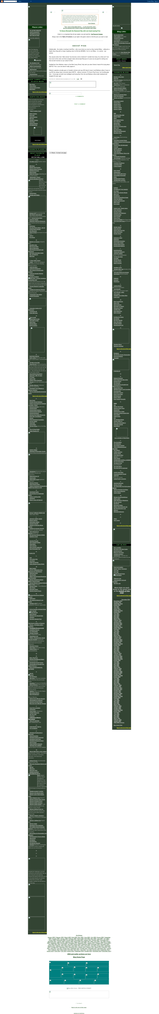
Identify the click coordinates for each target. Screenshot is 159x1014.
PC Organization (34, 631)
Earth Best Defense (34, 356)
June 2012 (116, 615)
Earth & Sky (32, 378)
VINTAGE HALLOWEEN (35, 745)
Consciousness (33, 74)
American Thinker (33, 219)
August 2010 (117, 645)
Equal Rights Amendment (36, 374)
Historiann (116, 239)
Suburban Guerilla (118, 424)
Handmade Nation (34, 492)
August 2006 (117, 697)
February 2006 (117, 706)
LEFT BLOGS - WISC (119, 292)
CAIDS (31, 262)
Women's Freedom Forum (36, 801)
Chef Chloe (116, 137)
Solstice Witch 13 (118, 421)
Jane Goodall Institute (35, 542)
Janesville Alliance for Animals (121, 272)
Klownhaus (116, 281)
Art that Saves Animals (35, 229)
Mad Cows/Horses (118, 301)
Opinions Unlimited (118, 346)
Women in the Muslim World (37, 793)
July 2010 (116, 646)
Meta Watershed (118, 311)
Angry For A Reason (119, 96)
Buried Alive (117, 123)
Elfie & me (116, 194)
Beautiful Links (33, 245)
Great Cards (33, 478)
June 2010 (116, 648)
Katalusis (116, 278)
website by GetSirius (79, 1013)
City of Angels (117, 158)
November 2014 (118, 601)
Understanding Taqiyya (35, 726)
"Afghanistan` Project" (35, 177)
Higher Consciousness (35, 66)
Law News (32, 560)
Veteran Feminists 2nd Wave (121, 489)
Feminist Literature (34, 406)
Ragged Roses (117, 381)
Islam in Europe (118, 263)
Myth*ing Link (38, 157)
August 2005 (117, 711)
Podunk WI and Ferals (119, 573)
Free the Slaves (33, 426)
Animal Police (32, 193)
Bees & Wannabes (34, 248)
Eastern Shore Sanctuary (36, 380)
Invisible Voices (117, 261)
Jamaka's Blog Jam (118, 269)
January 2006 (117, 707)
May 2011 (116, 632)
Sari (115, 405)
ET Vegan (32, 377)
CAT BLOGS (117, 39)
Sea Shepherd (33, 676)
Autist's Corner (117, 105)
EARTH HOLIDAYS (34, 32)
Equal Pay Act (33, 364)
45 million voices (34, 161)
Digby (115, 177)
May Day (32, 118)
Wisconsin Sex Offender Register (38, 703)
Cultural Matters (118, 166)
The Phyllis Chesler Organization (122, 354)
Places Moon (33, 86)
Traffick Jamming (118, 452)
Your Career (117, 520)
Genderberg (33, 471)
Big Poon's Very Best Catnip (36, 253)
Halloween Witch (118, 237)
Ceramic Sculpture (34, 276)
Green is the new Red (119, 230)
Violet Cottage (117, 492)
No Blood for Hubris (119, 317)
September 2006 (118, 696)
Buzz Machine (117, 121)
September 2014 (118, 603)
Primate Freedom (34, 633)
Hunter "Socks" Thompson (120, 568)
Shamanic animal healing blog (121, 413)
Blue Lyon (116, 128)
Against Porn (117, 84)
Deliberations (117, 172)
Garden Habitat (33, 449)
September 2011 (118, 627)
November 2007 (118, 689)
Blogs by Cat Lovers (119, 552)
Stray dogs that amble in (120, 422)
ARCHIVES (117, 41)
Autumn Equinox (33, 123)
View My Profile (116, 25)
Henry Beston (91, 23)
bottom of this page (124, 592)
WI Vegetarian (33, 841)
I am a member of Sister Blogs (121, 438)
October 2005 (117, 708)
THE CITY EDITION (34, 720)
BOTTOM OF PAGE (34, 35)
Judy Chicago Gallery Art (36, 547)
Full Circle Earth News (119, 221)
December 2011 (118, 623)
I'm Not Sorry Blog (118, 256)
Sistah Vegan (117, 416)
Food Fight (32, 423)
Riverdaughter (117, 391)
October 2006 (117, 695)
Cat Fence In (117, 555)
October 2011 (117, 626)
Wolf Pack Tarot (33, 770)
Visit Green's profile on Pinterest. (36, 623)
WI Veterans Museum (35, 843)
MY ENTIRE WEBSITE (35, 30)
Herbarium (32, 498)
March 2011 (117, 635)
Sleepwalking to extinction (36, 700)
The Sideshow (117, 443)
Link (78, 79)
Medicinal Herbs (34, 573)
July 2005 (116, 713)
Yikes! (115, 518)
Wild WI (31, 767)
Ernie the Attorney (118, 199)
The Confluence (118, 150)
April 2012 (116, 617)
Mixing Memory (117, 304)
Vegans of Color (118, 484)
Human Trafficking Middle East (37, 512)
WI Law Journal (117, 502)
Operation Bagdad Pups (36, 619)
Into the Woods (117, 260)
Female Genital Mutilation (36, 402)
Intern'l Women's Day (35, 797)
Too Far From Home (119, 461)
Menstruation (33, 574)
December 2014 (126, 599)
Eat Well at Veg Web (35, 362)
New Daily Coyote (34, 320)
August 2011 (117, 628)
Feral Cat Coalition (118, 567)
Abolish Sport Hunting (34, 167)
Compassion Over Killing (36, 294)
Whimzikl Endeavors (119, 511)
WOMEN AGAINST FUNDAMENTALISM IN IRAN (34, 773)
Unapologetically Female (120, 474)
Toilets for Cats (117, 578)
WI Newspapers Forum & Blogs (37, 836)
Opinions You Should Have (36, 615)
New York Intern (118, 322)
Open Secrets (33, 611)
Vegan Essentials (34, 736)
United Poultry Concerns (120, 478)
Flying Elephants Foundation (37, 419)
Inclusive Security (34, 523)
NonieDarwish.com (118, 325)
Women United (33, 823)
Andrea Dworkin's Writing (120, 88)
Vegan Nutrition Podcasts (36, 744)
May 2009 (116, 664)
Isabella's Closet (34, 536)
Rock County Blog (118, 394)
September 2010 (118, 644)
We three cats (117, 583)
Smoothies (32, 683)
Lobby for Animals (34, 562)
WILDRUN (116, 503)
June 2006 (116, 700)
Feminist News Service (35, 410)
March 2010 (117, 652)
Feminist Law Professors (120, 213)
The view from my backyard (120, 468)
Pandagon (116, 353)
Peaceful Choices (34, 646)
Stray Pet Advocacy (34, 694)
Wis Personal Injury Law (120, 508)
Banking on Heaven (34, 241)
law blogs (79, 1003)
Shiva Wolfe (117, 414)
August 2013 (117, 609)
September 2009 (118, 659)
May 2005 (116, 715)
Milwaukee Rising (118, 308)
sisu (115, 418)
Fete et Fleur (117, 218)
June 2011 (116, 631)
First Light (32, 115)
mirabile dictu (117, 309)
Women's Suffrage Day (35, 820)
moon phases (38, 140)
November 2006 (118, 693)
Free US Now (117, 216)
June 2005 (116, 714)
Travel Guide (33, 711)
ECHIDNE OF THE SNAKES (121, 189)
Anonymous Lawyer (119, 101)
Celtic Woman (117, 151)
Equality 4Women (34, 385)
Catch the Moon (33, 267)
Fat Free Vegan (117, 211)
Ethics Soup (117, 202)
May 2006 (116, 702)
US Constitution (33, 728)
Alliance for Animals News (120, 94)
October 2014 (117, 602)
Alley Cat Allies (117, 547)
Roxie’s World (117, 397)
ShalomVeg (117, 410)
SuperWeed (117, 426)
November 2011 (118, 624)
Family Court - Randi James (121, 208)
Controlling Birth (118, 164)
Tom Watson (117, 450)
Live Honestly (117, 289)
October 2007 (117, 691)
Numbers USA (33, 603)
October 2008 (117, 674)
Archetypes (32, 226)
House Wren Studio (118, 242)
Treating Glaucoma (34, 712)
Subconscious (33, 69)
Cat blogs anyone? (118, 554)
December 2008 (118, 671)
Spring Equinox (33, 117)
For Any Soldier (33, 421)
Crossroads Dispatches (119, 156)
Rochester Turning (118, 392)
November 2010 (118, 641)
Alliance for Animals (118, 89)
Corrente (116, 146)
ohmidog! (32, 617)
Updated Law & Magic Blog (120, 295)
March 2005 (117, 718)
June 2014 (116, 608)
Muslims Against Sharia (35, 591)
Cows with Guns (34, 313)
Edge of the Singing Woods (120, 192)
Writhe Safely (117, 498)
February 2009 (117, 668)
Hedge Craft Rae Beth (35, 496)
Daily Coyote (33, 317)
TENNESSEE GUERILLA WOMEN (122, 460)
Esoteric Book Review (119, 200)
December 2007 (118, 688)
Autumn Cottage (118, 107)
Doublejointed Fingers (119, 178)
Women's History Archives (36, 802)
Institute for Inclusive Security (37, 528)
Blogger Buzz (117, 124)
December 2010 (118, 639)
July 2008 (116, 678)
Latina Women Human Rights (37, 564)
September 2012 (118, 610)
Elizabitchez (117, 195)
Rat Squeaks (117, 383)
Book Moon (32, 89)
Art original (32, 237)
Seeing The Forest (118, 406)
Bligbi (115, 118)
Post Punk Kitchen (118, 356)
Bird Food (32, 256)
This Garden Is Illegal (119, 445)
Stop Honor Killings (34, 692)
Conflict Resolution (34, 296)
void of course (33, 742)
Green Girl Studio (118, 232)
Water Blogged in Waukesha (121, 500)
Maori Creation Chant (35, 111)
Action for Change (33, 174)
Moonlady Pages (34, 589)
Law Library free (34, 559)
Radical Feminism (118, 378)
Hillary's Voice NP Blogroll (36, 500)
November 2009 (118, 657)
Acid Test (116, 78)
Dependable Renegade (120, 175)
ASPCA (31, 235)
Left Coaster (117, 294)
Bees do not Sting (34, 246)
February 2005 (117, 720)
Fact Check (32, 400)
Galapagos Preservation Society (38, 451)
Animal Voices (117, 104)
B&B (115, 113)
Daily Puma (32, 322)
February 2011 (117, 637)
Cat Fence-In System (97, 34)
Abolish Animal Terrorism (35, 169)
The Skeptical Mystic (119, 419)
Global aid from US (34, 476)
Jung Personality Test (35, 549)
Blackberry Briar (118, 132)
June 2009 (116, 663)
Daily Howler (117, 170)
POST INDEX (117, 36)
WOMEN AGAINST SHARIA (36, 791)
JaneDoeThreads (34, 541)
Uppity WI (116, 475)
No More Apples (118, 323)
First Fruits (32, 121)
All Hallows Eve (33, 125)
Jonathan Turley (118, 267)
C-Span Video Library (35, 260)
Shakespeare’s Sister (119, 411)
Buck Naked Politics (119, 120)
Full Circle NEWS (118, 219)
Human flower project (119, 244)
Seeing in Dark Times (119, 408)
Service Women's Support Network (38, 583)
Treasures (32, 716)
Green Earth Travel (34, 479)
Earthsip (116, 187)
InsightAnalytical (118, 250)
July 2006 (116, 699)
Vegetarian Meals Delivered (36, 737)
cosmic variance (118, 148)
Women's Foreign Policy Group (37, 799)
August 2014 (117, 605)
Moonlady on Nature (119, 306)
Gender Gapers (117, 227)
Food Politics (33, 424)
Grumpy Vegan (117, 233)
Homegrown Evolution (119, 241)
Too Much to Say (118, 463)
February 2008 (117, 685)
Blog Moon (32, 84)
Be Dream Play (117, 129)
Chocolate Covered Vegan (120, 140)
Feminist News (33, 408)
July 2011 (116, 630)
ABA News (32, 166)
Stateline (32, 691)
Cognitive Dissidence (119, 163)
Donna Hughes (33, 325)
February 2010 (117, 653)
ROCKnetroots (117, 396)
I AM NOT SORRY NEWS (36, 518)
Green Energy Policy (35, 484)
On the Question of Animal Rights (38, 609)
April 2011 (116, 634)
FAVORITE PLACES (35, 33)
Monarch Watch (33, 586)
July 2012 (116, 613)
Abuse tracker (32, 172)
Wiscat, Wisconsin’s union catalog (38, 751)
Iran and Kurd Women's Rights (37, 535)
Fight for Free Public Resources (37, 415)
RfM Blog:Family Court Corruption (122, 389)
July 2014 (116, 606)
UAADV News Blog (118, 472)
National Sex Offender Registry (37, 698)
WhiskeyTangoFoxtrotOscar (120, 497)
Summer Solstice (34, 120)
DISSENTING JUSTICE (119, 180)
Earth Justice (33, 357)
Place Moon (33, 647)
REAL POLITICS (34, 657)
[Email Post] (80, 79)
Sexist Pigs (117, 65)
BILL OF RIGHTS (34, 254)
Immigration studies (34, 522)
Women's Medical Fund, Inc (36, 809)
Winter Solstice (33, 113)
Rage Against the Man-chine (121, 379)
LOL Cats (116, 570)
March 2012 (117, 619)
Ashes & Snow (33, 232)
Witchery (116, 510)
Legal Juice (117, 297)
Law (31, 557)
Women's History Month (35, 804)
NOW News (32, 598)
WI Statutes (32, 840)
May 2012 (116, 616)
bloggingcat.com (118, 550)
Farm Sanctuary (118, 209)
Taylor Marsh (117, 458)
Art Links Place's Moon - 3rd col (37, 227)
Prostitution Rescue (34, 629)
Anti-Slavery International (35, 214)
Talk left (116, 456)
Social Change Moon (35, 87)
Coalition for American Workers (37, 289)
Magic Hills (116, 303)
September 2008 (118, 675)
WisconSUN (33, 838)
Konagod (116, 280)
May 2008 (116, 681)
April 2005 (116, 717)
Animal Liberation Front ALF (36, 178)
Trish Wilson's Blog (118, 455)
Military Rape (31, 584)
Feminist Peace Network (36, 411)
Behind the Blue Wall (119, 115)
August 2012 (117, 612)
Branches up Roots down (120, 126)
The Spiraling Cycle (34, 63)
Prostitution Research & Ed (37, 628)
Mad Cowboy (33, 568)
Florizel (31, 418)
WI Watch (32, 844)
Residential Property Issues (36, 662)
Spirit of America (34, 684)
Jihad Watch (33, 544)
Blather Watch (117, 116)
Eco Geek (116, 191)
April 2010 (116, 650)
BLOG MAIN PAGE (118, 35)
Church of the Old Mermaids (121, 145)
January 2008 (117, 686)
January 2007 (117, 692)
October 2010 (117, 642)
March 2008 (117, 684)
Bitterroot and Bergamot (120, 131)
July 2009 (116, 661)
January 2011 (117, 638)
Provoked (116, 358)
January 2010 (117, 655)
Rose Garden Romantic (120, 399)
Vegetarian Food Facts (35, 739)
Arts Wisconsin (33, 231)
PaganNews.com (34, 636)
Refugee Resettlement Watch (37, 659)
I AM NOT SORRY (118, 253)
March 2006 (117, 704)
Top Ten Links (33, 714)
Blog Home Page (118, 725)
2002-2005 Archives (119, 722)
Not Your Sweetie (118, 320)
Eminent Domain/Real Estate (121, 197)
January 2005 (117, 721)
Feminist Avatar (117, 214)
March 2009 (117, 667)
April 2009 (116, 666)
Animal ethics (117, 102)
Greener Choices (34, 482)
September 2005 (118, 710)
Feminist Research (34, 413)
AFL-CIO (116, 83)
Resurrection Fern (118, 387)
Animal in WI (32, 213)
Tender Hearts (117, 453)
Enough (31, 382)
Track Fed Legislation (35, 708)
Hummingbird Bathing (119, 246)
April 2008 (116, 682)
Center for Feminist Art (35, 268)
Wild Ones (32, 768)
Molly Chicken (117, 312)
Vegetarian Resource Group (37, 740)
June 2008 (116, 679)
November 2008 (118, 673)
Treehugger (32, 709)
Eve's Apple (117, 204)
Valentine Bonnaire (118, 483)
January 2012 (117, 621)
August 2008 (117, 677)
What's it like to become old (120, 506)
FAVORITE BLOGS (118, 38)
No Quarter (116, 318)
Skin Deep (32, 678)
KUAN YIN (32, 553)
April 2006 (116, 703)
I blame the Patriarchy (119, 251)
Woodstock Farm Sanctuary (36, 825)
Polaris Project (33, 649)
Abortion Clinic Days (119, 76)
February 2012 (117, 620)
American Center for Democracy (37, 221)
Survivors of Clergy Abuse (36, 702)
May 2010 (116, 649)
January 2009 (117, 670)
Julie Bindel (117, 274)
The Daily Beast (118, 466)
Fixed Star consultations (35, 416)
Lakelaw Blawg (117, 285)
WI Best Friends (33, 760)
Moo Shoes (32, 587)
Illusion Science (33, 520)
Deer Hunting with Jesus (120, 173)
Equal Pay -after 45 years (36, 375)
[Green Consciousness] (122, 28)
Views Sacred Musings (119, 491)
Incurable (116, 258)
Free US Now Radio (35, 429)
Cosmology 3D (33, 311)
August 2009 (117, 660)
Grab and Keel (117, 228)
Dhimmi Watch (33, 323)
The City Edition (118, 442)
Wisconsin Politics (118, 505)
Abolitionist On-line (34, 170)
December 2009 (118, 656)
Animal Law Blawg (118, 97)
